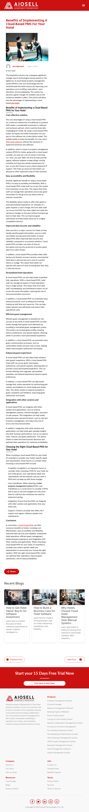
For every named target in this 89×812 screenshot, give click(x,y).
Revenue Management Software (60, 708)
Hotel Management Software (59, 749)
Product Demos (12, 789)
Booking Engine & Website (58, 712)
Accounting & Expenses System (60, 730)
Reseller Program (54, 772)
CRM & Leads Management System (61, 741)
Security (50, 785)
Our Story (10, 769)
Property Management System (59, 701)
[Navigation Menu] (83, 5)
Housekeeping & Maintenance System (62, 734)
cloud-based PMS (26, 525)
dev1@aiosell (18, 66)
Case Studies (11, 781)
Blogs (8, 785)
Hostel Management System (58, 753)
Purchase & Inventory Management (61, 727)
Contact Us (52, 765)
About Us (9, 765)
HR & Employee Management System (62, 738)
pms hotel (15, 103)
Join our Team (11, 772)
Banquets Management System (59, 745)
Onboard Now (53, 769)
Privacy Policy (53, 781)
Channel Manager (54, 704)
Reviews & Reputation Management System (65, 723)
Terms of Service (54, 789)
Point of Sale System (55, 715)
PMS (14, 142)
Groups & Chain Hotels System (59, 719)
